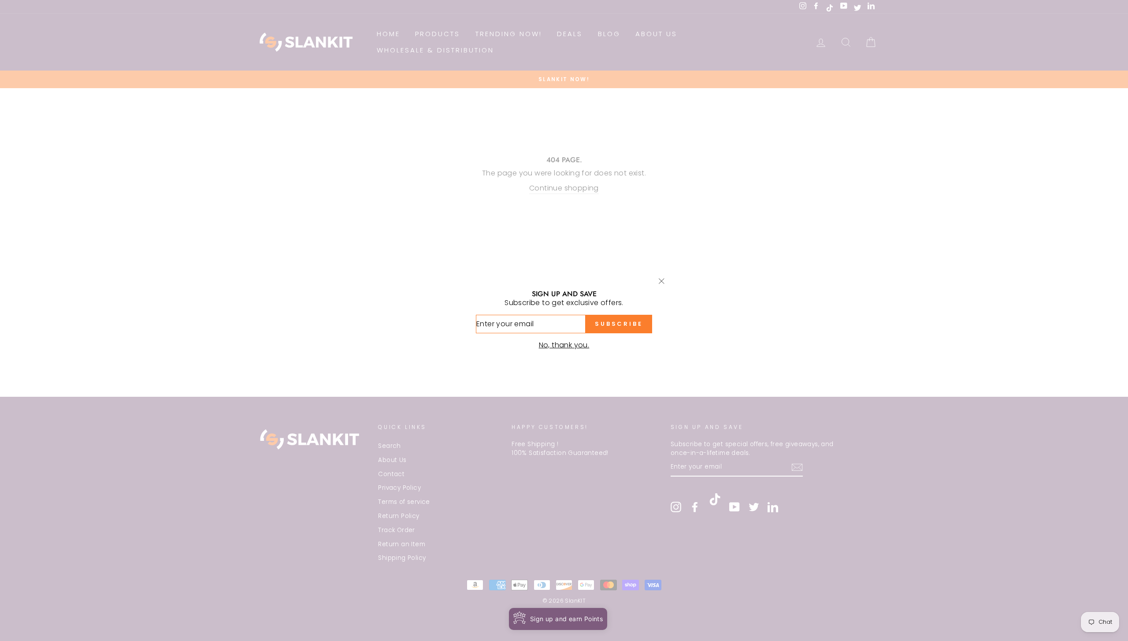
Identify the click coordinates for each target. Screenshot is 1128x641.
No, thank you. (564, 345)
